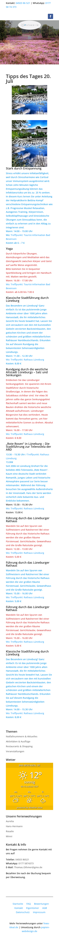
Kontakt (18, 908)
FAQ (28, 903)
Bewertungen (41, 903)
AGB (44, 908)
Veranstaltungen (15, 751)
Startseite (18, 903)
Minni (9, 836)
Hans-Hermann (14, 826)
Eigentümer (32, 908)
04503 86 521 (23, 3)
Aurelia (10, 821)
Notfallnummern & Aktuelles (21, 736)
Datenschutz (23, 912)
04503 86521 (22, 859)
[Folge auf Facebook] (50, 16)
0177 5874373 (26, 863)
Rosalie (10, 831)
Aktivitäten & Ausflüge (18, 741)
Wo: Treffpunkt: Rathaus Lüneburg (25, 359)
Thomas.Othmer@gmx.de (28, 867)
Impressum (39, 912)
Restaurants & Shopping (19, 746)
